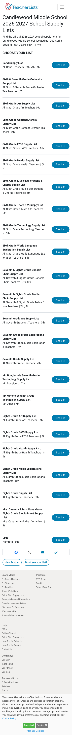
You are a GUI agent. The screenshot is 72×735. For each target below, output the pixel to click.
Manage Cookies (35, 730)
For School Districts (11, 579)
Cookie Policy (9, 718)
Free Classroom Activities (14, 603)
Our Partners (8, 668)
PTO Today (41, 579)
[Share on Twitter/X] (29, 552)
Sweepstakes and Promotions (16, 599)
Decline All (42, 725)
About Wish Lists (10, 591)
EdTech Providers (10, 682)
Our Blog (6, 672)
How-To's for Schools (12, 641)
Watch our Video (9, 611)
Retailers (6, 686)
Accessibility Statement (13, 615)
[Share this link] (56, 552)
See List (62, 65)
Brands (5, 690)
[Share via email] (42, 552)
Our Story (6, 660)
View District (12, 562)
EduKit (39, 583)
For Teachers (8, 583)
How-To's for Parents (11, 645)
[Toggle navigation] (62, 7)
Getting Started (9, 633)
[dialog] (36, 714)
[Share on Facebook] (16, 552)
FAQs (4, 629)
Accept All (29, 725)
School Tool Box (43, 587)
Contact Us (7, 649)
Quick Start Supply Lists (13, 595)
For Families (7, 587)
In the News (7, 664)
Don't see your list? (36, 562)
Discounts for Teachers (13, 607)
